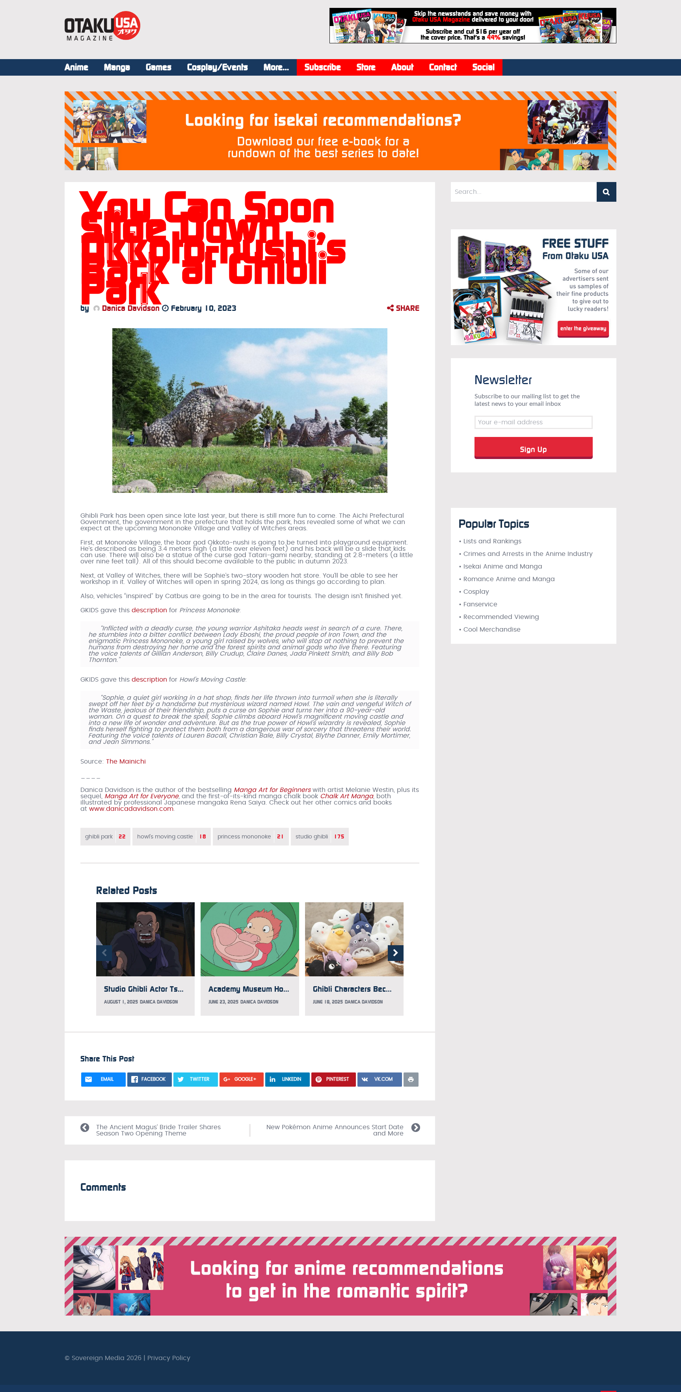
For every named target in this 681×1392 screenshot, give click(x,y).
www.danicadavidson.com (131, 809)
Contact (443, 67)
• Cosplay (474, 592)
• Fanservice (478, 604)
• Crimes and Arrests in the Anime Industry (526, 554)
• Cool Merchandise (490, 629)
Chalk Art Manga (346, 796)
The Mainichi (126, 761)
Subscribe (323, 67)
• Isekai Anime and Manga (500, 566)
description (149, 610)
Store (366, 67)
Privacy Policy (168, 1358)
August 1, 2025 (121, 1002)
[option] (145, 959)
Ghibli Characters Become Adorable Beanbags (392, 989)
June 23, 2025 (223, 1002)
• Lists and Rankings (490, 541)
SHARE (406, 308)
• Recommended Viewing (499, 617)
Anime (76, 67)
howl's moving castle (171, 836)
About (402, 67)
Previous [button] (104, 953)
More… (276, 67)
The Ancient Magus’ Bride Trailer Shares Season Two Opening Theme (158, 1130)
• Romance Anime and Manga (507, 579)
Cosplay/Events (217, 67)
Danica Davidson (130, 308)
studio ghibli (320, 836)
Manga (117, 67)
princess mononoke (251, 836)
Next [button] (396, 953)
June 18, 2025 (328, 1002)
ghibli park (105, 836)
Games (158, 67)
